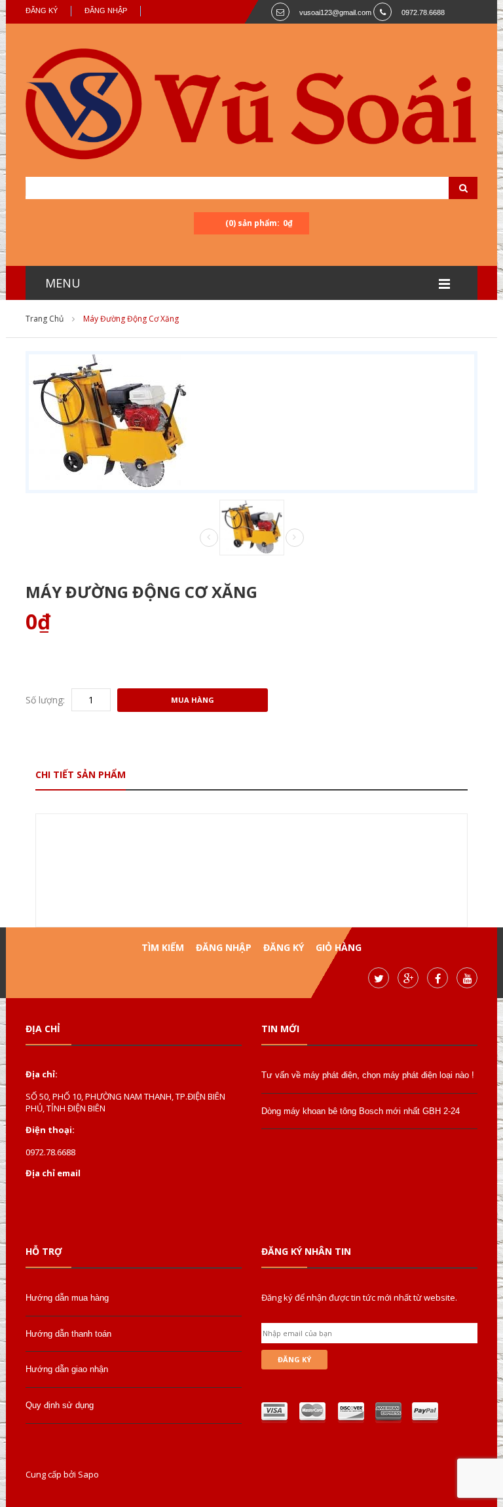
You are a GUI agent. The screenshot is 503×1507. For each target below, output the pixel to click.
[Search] (446, 188)
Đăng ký (42, 10)
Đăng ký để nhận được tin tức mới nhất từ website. (359, 1297)
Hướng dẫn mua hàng (67, 1298)
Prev (209, 538)
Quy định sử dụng (60, 1405)
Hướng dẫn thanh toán (68, 1334)
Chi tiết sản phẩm (80, 774)
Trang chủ (45, 318)
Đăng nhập (105, 10)
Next (295, 538)
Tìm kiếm (162, 947)
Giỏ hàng (339, 947)
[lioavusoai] (251, 106)
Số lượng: (45, 700)
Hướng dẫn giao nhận (67, 1369)
